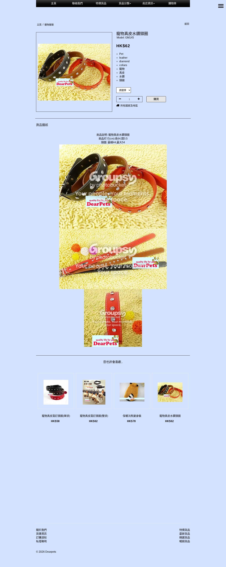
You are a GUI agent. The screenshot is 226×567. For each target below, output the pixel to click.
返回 (186, 23)
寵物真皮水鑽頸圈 (170, 415)
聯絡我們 (77, 3)
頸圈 (122, 80)
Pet (121, 53)
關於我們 (41, 530)
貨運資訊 (41, 533)
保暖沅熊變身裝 (132, 415)
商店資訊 (147, 3)
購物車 (172, 3)
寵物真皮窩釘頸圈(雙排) (94, 415)
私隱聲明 (41, 541)
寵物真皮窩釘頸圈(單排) (56, 415)
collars (123, 65)
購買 (156, 99)
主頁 (53, 3)
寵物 (122, 69)
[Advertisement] (113, 473)
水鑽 (122, 76)
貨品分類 (124, 3)
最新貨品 (184, 533)
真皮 (122, 72)
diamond (124, 61)
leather (123, 57)
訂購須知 (41, 537)
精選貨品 (184, 537)
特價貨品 (101, 3)
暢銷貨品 (184, 541)
